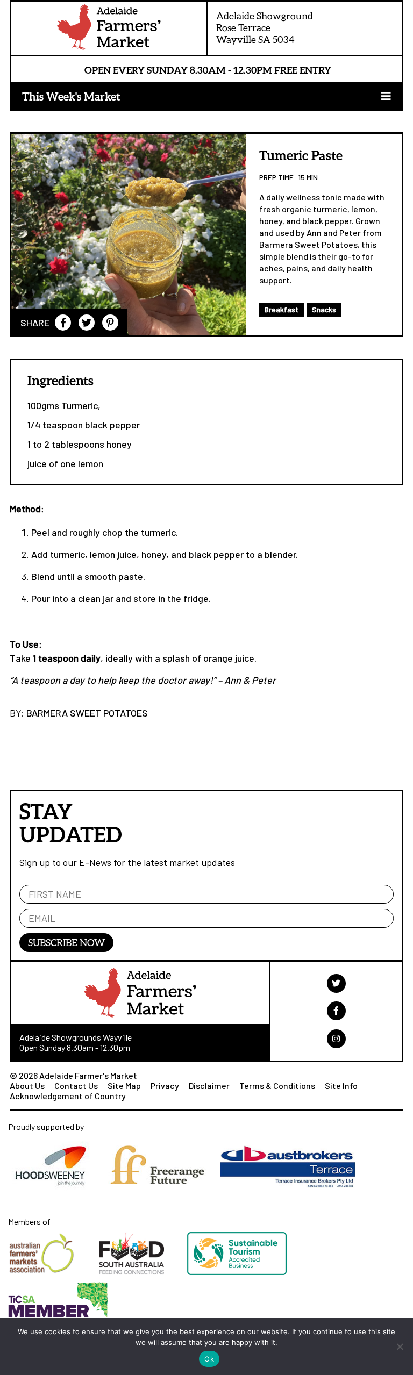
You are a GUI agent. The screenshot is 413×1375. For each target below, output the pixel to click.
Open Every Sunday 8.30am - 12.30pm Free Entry (207, 70)
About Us (27, 1085)
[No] (399, 1346)
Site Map (124, 1085)
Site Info (341, 1085)
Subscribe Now (66, 942)
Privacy (165, 1085)
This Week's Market (71, 96)
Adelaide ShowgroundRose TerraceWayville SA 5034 (264, 27)
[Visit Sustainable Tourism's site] (247, 1277)
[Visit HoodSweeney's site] (55, 1192)
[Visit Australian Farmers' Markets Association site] (53, 1277)
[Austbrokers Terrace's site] (291, 1192)
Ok (209, 1359)
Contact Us (76, 1085)
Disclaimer (209, 1085)
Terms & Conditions (277, 1085)
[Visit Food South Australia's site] (143, 1277)
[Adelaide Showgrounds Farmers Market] (109, 29)
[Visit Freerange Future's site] (161, 1192)
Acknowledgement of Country (68, 1096)
